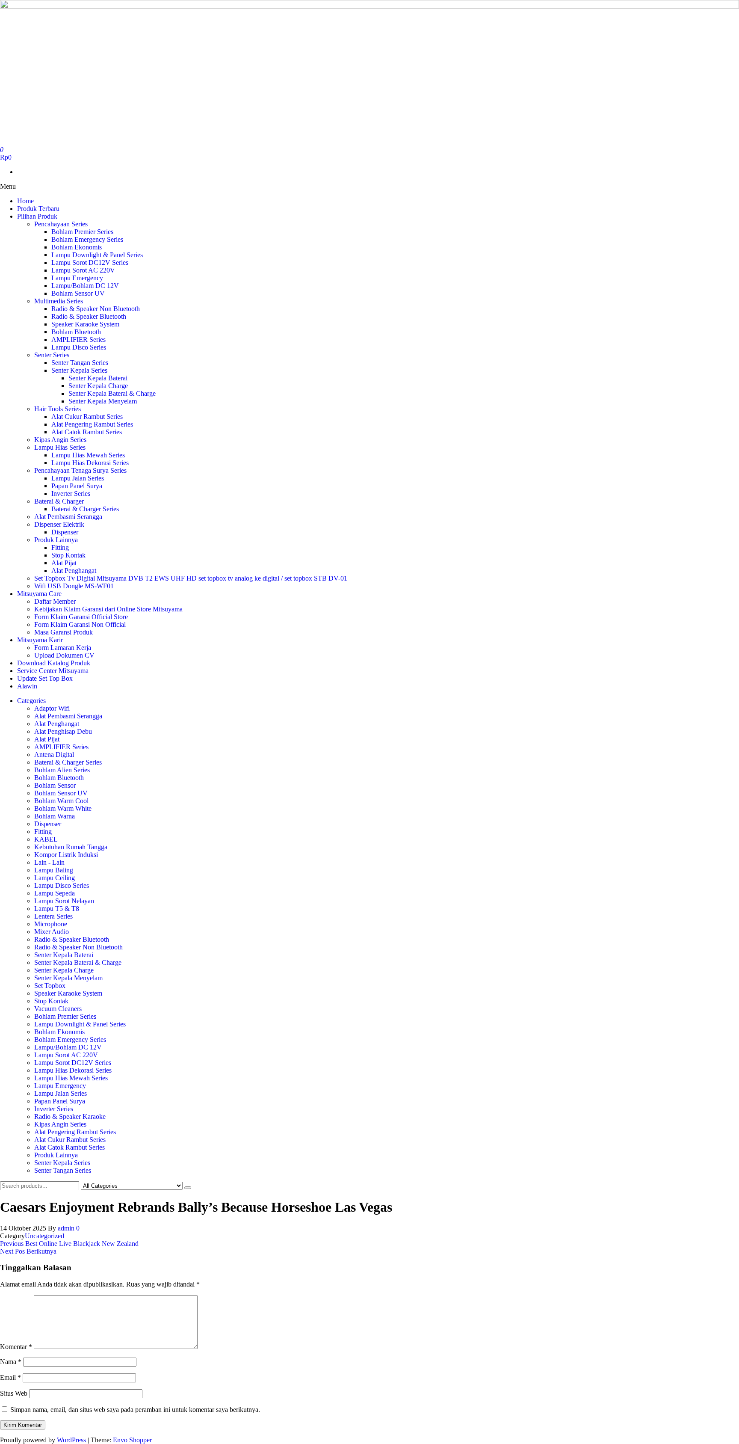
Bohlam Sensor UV (78, 293)
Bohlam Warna (54, 816)
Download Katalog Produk (53, 663)
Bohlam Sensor (55, 785)
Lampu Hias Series (60, 447)
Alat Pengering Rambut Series (92, 424)
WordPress (71, 1440)
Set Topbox (49, 985)
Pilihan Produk (37, 216)
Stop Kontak (68, 555)
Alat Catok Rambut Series (86, 432)
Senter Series (51, 355)
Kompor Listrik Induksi (66, 854)
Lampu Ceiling (54, 877)
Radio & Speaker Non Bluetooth (95, 308)
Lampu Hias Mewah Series (88, 455)
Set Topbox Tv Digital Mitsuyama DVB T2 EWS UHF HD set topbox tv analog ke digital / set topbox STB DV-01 (190, 578)
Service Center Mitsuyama (53, 670)
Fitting (60, 547)
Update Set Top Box (45, 678)
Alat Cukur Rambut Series (87, 416)
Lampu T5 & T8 (56, 908)
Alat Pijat (64, 562)
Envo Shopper (132, 1440)
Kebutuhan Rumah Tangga (70, 847)
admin (67, 1228)
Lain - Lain (49, 862)
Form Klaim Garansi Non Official (80, 624)
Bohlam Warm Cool (61, 800)
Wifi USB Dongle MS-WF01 (74, 586)
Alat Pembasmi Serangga (68, 516)
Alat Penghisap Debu (63, 731)
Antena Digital (54, 754)
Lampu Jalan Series (77, 478)
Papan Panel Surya (76, 485)
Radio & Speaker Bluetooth (88, 316)
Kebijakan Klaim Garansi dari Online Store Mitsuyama (108, 609)
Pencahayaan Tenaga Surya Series (80, 470)
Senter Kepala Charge (98, 385)
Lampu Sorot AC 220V (83, 270)
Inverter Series (70, 493)
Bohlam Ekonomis (76, 247)
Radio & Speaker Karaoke (70, 1116)
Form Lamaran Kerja (62, 647)
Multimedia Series (58, 301)
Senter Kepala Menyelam (102, 401)
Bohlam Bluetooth (76, 331)
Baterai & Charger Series (85, 509)
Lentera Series (53, 916)
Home (25, 201)
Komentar (16, 1346)
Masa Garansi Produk (63, 632)
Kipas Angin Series (60, 439)
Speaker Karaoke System (85, 324)
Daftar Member (55, 601)
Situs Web (13, 1393)
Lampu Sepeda (54, 893)
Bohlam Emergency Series (87, 239)
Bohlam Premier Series (82, 231)
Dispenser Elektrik (59, 524)
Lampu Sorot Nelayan (64, 900)
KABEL (46, 839)
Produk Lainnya (56, 539)
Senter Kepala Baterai (97, 378)
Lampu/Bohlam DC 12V (85, 285)
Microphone (50, 924)
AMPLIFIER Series (78, 339)
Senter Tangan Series (79, 362)
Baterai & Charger (59, 501)
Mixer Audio (51, 931)
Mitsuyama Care (39, 593)
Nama (10, 1361)
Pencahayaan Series (61, 224)
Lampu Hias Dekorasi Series (90, 462)
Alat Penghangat (73, 570)
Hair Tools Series (57, 408)
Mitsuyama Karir (40, 639)
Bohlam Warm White (63, 808)
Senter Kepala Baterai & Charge (112, 393)
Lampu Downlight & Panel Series (97, 254)
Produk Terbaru (38, 208)
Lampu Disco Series (78, 347)
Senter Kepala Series (79, 370)
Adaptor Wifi (52, 708)
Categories (31, 700)
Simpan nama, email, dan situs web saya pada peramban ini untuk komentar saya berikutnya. (135, 1409)
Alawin (27, 686)
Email (10, 1377)
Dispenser (64, 532)
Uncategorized (44, 1235)
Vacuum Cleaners (58, 1008)
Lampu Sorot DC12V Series (89, 262)
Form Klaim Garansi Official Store (81, 616)
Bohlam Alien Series (62, 770)
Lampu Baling (53, 870)
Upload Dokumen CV (64, 655)
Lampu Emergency (77, 278)
